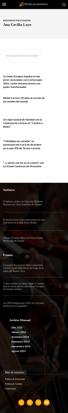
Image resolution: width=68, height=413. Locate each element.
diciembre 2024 (20, 337)
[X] (38, 402)
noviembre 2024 (20, 341)
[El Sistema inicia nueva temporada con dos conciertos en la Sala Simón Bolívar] (55, 221)
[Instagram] (30, 402)
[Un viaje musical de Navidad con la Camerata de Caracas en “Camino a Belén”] (55, 124)
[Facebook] (21, 402)
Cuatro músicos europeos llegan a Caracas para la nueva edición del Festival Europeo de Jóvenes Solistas (23, 286)
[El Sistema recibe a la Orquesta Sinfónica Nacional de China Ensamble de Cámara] (55, 203)
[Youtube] (47, 402)
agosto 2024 (18, 351)
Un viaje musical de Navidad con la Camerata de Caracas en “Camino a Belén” (23, 123)
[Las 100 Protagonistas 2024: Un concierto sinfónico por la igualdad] (55, 304)
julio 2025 (16, 327)
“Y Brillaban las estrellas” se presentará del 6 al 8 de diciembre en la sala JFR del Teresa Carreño (22, 145)
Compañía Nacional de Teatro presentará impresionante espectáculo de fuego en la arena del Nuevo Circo (23, 268)
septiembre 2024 (20, 346)
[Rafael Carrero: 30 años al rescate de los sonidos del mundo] (55, 102)
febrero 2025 (18, 332)
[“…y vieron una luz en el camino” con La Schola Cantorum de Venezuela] (55, 167)
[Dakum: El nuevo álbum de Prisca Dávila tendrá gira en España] (55, 239)
